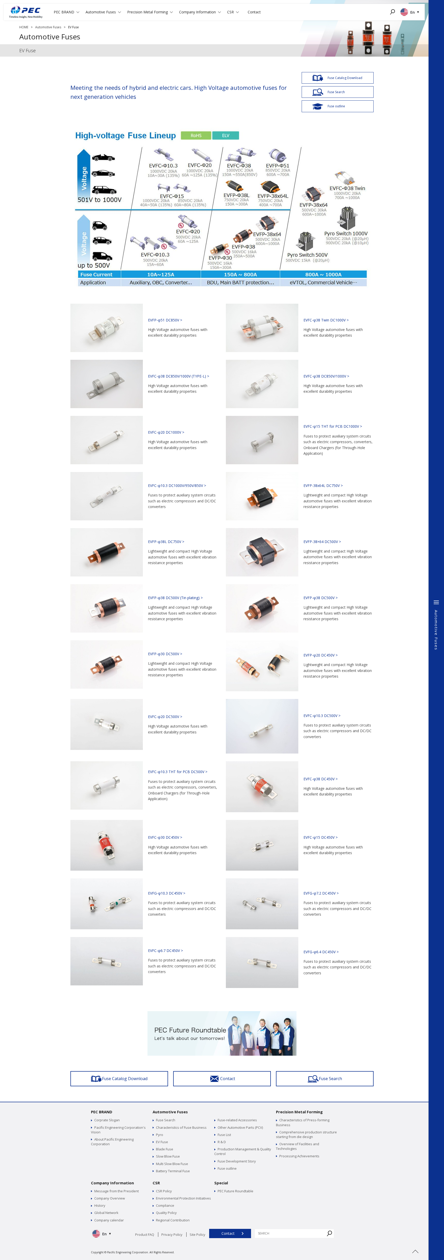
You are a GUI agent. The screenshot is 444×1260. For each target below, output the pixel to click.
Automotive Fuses (48, 27)
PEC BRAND (101, 1111)
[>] (415, 1257)
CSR (156, 1182)
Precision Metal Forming (299, 1111)
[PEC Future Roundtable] (222, 1013)
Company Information (112, 1182)
